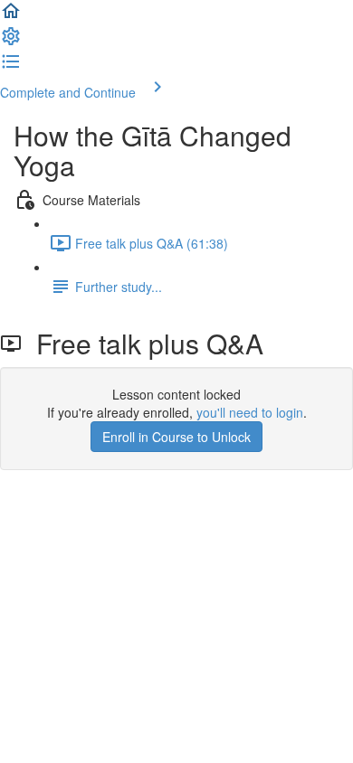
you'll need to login (249, 412)
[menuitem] (11, 42)
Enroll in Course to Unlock (176, 437)
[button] (11, 16)
